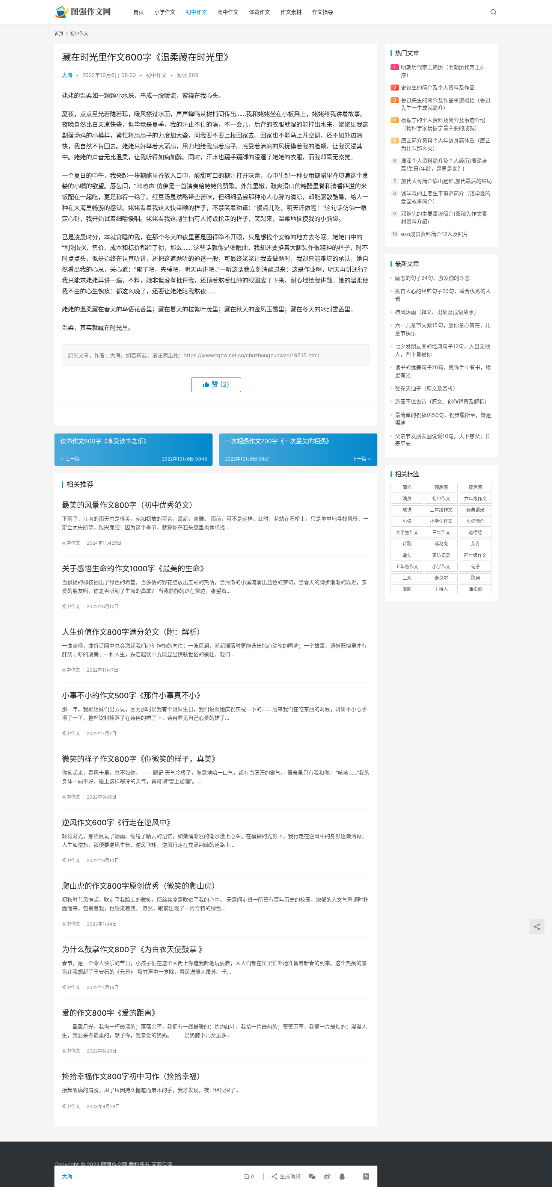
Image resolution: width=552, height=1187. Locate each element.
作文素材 (291, 12)
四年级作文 (475, 555)
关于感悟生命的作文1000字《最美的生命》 (135, 568)
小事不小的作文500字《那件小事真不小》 (133, 695)
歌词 (475, 578)
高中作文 (227, 12)
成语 (407, 510)
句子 (475, 566)
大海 (67, 75)
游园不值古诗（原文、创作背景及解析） (442, 401)
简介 (407, 487)
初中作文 (196, 12)
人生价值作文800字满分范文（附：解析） (133, 632)
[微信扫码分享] (312, 1176)
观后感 (441, 487)
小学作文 (164, 12)
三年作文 (441, 532)
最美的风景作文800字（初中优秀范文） (129, 505)
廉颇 (407, 589)
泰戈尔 (441, 578)
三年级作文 (441, 510)
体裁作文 (259, 12)
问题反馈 (161, 1164)
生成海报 (289, 1176)
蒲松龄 (475, 589)
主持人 (441, 589)
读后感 (475, 487)
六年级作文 (475, 498)
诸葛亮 (441, 544)
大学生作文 (407, 532)
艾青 (475, 544)
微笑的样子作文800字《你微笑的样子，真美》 (140, 759)
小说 (407, 521)
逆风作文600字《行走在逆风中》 (118, 822)
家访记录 (441, 555)
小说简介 (475, 521)
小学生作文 (441, 521)
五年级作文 (407, 566)
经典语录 (475, 510)
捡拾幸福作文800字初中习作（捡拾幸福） (133, 1076)
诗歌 (407, 544)
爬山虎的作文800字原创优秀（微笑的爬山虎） (140, 886)
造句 (407, 555)
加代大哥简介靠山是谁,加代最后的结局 (446, 181)
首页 (138, 12)
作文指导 (322, 12)
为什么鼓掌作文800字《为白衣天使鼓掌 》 (134, 949)
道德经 (475, 532)
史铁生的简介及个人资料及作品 (438, 87)
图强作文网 (114, 1164)
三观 (407, 578)
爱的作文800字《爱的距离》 (110, 1013)
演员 (407, 498)
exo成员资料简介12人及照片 (434, 234)
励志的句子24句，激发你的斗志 (432, 278)
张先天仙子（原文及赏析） (426, 388)
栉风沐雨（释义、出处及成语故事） (437, 312)
